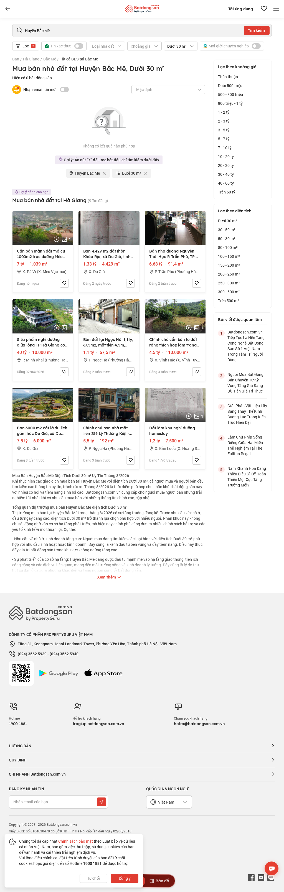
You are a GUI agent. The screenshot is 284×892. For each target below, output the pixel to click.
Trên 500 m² (228, 300)
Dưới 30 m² (227, 220)
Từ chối (93, 878)
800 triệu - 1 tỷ (230, 103)
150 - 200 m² (229, 265)
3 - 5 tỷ (223, 129)
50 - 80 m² (226, 238)
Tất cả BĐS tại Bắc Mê (79, 59)
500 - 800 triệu (230, 94)
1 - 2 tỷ (223, 112)
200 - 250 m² (229, 274)
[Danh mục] (7, 8)
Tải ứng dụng (240, 8)
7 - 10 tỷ (225, 147)
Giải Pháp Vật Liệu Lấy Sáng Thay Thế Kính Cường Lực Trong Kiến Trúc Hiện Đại (247, 414)
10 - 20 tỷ (226, 156)
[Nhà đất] (142, 7)
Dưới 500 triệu (230, 85)
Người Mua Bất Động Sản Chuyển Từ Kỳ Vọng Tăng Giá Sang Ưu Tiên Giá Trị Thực (245, 383)
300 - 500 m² (229, 291)
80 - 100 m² (228, 247)
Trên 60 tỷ (226, 192)
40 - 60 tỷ (226, 183)
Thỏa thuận (228, 76)
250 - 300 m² (229, 283)
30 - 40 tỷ (226, 174)
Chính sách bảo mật (75, 841)
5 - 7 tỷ (223, 138)
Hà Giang (31, 59)
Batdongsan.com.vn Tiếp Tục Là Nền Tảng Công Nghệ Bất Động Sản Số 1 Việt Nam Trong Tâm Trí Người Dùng (246, 345)
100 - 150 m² (229, 256)
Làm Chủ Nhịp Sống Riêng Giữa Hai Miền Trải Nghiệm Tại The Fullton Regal (245, 445)
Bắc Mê (49, 59)
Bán (15, 59)
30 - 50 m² (226, 229)
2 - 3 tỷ (223, 121)
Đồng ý (125, 878)
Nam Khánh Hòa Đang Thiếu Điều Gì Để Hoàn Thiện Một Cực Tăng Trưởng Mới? (246, 477)
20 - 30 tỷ (226, 165)
